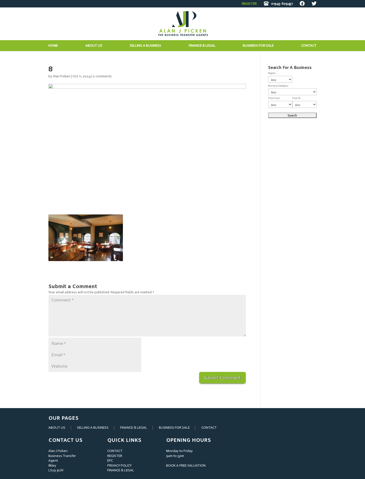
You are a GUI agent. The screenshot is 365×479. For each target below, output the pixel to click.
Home (53, 46)
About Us (93, 46)
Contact (309, 46)
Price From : (274, 98)
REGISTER (249, 3)
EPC (110, 460)
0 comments (102, 76)
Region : (272, 73)
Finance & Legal (202, 46)
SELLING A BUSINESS (93, 427)
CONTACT (209, 427)
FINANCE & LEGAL (133, 427)
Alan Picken (61, 76)
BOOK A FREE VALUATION (186, 465)
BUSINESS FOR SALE (258, 46)
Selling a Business (145, 46)
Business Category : (278, 85)
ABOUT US (56, 427)
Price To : (296, 98)
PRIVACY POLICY (119, 465)
